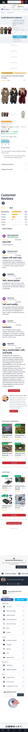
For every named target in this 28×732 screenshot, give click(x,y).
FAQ (20, 583)
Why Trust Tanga (11, 611)
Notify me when (16, 27)
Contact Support (12, 583)
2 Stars (3, 222)
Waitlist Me (20, 37)
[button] (9, 129)
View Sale (14, 463)
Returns (9, 649)
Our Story (9, 606)
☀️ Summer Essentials (16, 9)
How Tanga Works (12, 619)
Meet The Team (11, 615)
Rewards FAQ (10, 657)
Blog (8, 628)
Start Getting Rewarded (14, 591)
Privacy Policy (10, 677)
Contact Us (14, 411)
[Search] (22, 2)
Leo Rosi (6, 125)
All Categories (6, 9)
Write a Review (7, 228)
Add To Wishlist (5, 141)
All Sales (3, 12)
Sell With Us (10, 665)
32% (25, 217)
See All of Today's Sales (14, 523)
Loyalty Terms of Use (12, 686)
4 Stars (3, 217)
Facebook (8, 599)
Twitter (22, 599)
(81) (8, 80)
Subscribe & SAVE (21, 567)
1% (26, 222)
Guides (8, 632)
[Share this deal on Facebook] (2, 144)
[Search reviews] (3, 203)
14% (25, 219)
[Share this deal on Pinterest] (9, 144)
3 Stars (3, 219)
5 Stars (3, 214)
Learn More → (11, 593)
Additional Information (7, 164)
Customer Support (12, 640)
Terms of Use (10, 682)
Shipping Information (7, 169)
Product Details (5, 147)
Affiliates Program (11, 669)
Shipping (9, 644)
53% (25, 214)
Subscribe (20, 694)
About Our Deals (11, 624)
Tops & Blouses (10, 12)
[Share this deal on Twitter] (5, 144)
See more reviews (14, 390)
